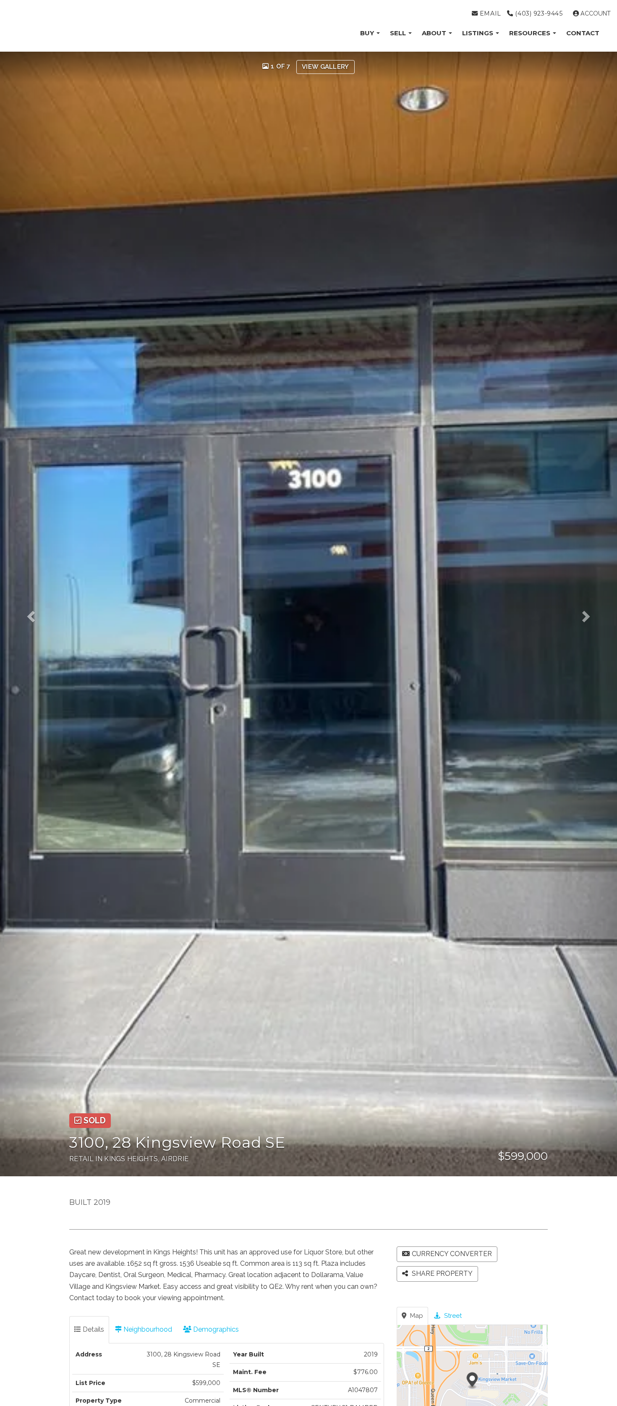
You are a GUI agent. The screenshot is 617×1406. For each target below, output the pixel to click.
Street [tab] (452, 1315)
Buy (368, 33)
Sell (399, 33)
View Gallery (325, 67)
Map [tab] (415, 1315)
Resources (530, 33)
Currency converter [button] (452, 1254)
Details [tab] (92, 1329)
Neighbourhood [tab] (147, 1329)
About (435, 33)
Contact (582, 33)
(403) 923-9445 (537, 13)
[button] (37, 614)
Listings (478, 33)
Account (595, 13)
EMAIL (489, 13)
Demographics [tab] (215, 1329)
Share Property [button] (441, 1273)
